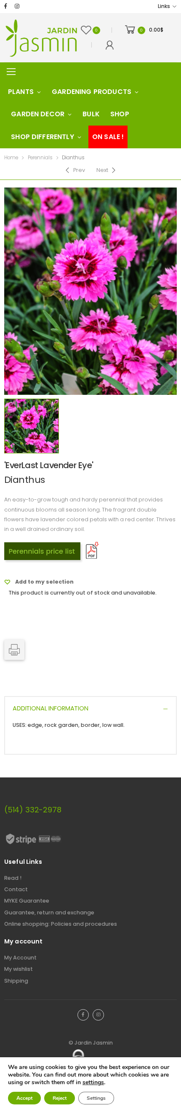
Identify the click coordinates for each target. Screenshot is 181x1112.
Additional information (50, 708)
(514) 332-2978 (32, 809)
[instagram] (17, 7)
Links (164, 6)
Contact (16, 889)
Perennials (40, 157)
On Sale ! (108, 137)
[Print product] (14, 650)
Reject (60, 1098)
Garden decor (37, 114)
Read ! (12, 878)
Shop (119, 114)
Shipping (16, 980)
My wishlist (18, 969)
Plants (21, 91)
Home (11, 157)
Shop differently (42, 137)
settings (93, 1082)
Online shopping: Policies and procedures (60, 923)
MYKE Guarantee (26, 900)
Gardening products (91, 91)
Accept (24, 1098)
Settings (96, 1098)
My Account (20, 957)
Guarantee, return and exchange (49, 912)
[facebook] (5, 7)
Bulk (91, 114)
